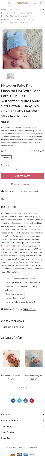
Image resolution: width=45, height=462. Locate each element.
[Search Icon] (9, 3)
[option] (22, 49)
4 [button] (26, 387)
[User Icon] (34, 3)
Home (3, 9)
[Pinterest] (32, 400)
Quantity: (5, 165)
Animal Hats (14, 9)
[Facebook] (13, 400)
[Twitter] (19, 400)
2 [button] (21, 387)
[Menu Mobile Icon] (2, 3)
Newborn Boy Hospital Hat (12, 246)
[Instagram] (25, 400)
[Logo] (22, 3)
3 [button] (23, 387)
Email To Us (29, 309)
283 (6, 191)
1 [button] (19, 387)
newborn (6, 157)
